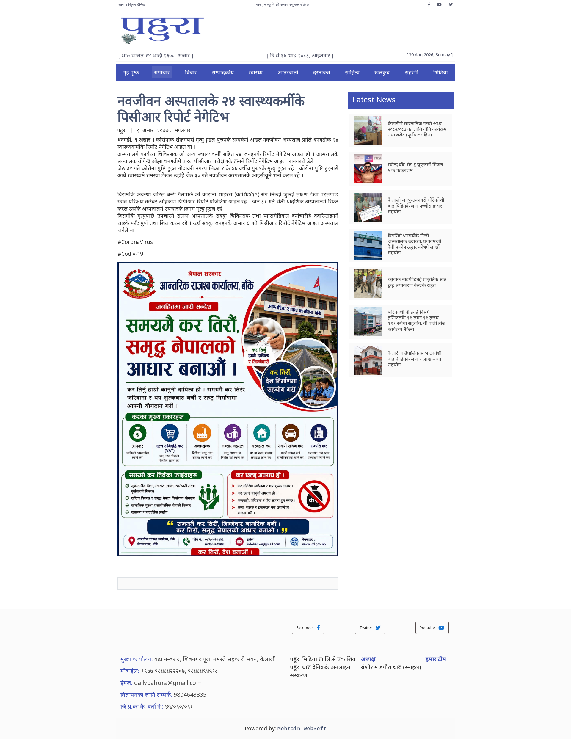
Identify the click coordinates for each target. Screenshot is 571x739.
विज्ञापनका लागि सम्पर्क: (146, 695)
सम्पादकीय (223, 72)
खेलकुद (382, 72)
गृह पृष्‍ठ (131, 72)
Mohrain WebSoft (302, 728)
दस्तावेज (321, 72)
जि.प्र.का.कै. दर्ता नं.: (142, 706)
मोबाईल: (129, 671)
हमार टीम (436, 659)
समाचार (162, 72)
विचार (191, 72)
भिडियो (440, 72)
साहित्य (352, 72)
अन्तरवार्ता (288, 72)
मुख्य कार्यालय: (136, 659)
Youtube (428, 627)
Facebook (306, 627)
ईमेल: (126, 683)
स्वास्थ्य (256, 72)
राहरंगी (411, 72)
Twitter (366, 627)
